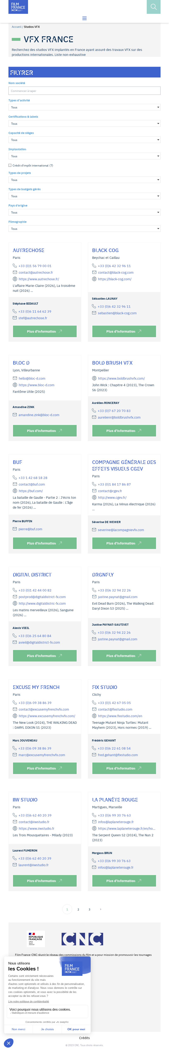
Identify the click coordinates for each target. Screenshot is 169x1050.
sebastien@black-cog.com (117, 313)
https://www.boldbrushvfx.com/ (121, 378)
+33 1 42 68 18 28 (33, 477)
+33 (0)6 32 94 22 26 (114, 590)
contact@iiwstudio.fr (34, 821)
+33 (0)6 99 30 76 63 (114, 815)
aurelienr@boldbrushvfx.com (119, 417)
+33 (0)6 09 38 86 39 (35, 702)
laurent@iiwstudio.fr (34, 864)
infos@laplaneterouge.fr (116, 821)
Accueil (16, 27)
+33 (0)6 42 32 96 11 (114, 265)
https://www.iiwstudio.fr (36, 828)
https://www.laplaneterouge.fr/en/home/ (127, 828)
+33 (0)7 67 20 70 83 (114, 410)
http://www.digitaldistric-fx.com (42, 603)
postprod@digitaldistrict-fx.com (42, 596)
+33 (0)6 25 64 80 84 (34, 635)
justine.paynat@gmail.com (117, 596)
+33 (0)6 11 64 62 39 (34, 311)
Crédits (84, 1037)
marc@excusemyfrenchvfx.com (42, 754)
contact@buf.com (32, 484)
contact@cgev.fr (110, 490)
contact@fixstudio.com (115, 709)
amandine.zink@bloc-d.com (39, 414)
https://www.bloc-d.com (36, 384)
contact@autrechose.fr (36, 272)
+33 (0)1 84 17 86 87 (114, 484)
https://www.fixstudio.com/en (120, 715)
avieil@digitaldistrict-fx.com (39, 642)
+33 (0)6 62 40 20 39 (35, 815)
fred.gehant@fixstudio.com (118, 754)
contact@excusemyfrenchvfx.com (44, 709)
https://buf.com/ (31, 490)
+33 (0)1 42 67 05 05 (114, 702)
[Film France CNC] (18, 7)
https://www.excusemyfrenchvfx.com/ (47, 715)
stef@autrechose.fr (33, 318)
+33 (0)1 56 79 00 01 (35, 265)
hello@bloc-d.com (32, 378)
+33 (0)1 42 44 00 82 (35, 590)
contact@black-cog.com (116, 272)
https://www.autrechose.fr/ (39, 279)
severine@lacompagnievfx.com (121, 529)
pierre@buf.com (30, 529)
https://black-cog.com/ (114, 279)
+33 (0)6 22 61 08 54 (114, 748)
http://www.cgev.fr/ (112, 497)
